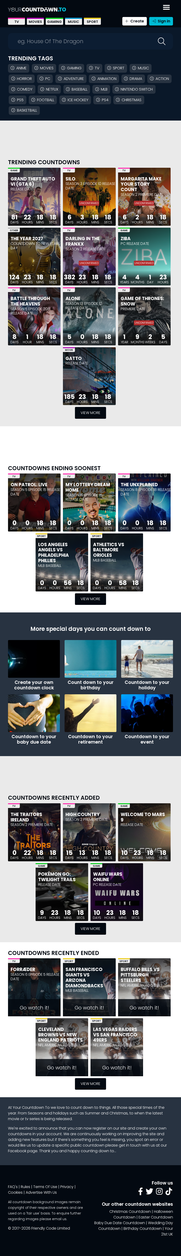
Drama (136, 78)
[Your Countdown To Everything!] (37, 9)
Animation (106, 78)
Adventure (74, 78)
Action (162, 78)
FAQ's (13, 1186)
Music (73, 21)
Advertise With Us (41, 1192)
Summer (92, 1113)
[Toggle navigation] (166, 6)
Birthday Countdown (142, 1228)
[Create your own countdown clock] (34, 659)
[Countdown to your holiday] (147, 659)
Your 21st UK (167, 1231)
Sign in (163, 21)
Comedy (25, 89)
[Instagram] (159, 1193)
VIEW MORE (90, 412)
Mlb (104, 89)
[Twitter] (149, 1193)
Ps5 (20, 100)
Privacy (67, 1186)
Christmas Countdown (130, 1211)
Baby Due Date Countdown (119, 1223)
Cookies (15, 1192)
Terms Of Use (45, 1186)
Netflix (52, 89)
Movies (35, 21)
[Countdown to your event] (147, 713)
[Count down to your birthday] (90, 659)
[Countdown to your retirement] (90, 713)
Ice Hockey (78, 100)
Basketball (27, 110)
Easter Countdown (156, 1217)
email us (59, 1219)
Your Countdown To (31, 1107)
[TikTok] (169, 1193)
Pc (47, 78)
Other (14, 230)
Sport (92, 21)
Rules (25, 1186)
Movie (69, 350)
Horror (24, 78)
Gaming (54, 21)
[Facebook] (140, 1193)
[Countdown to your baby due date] (34, 713)
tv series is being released (48, 1119)
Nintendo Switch (137, 89)
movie (13, 1119)
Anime (21, 68)
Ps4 (105, 100)
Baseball (79, 89)
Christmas (131, 100)
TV (16, 21)
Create (136, 21)
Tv (97, 68)
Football (45, 100)
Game (13, 170)
